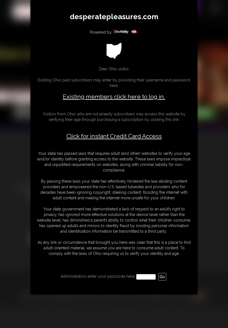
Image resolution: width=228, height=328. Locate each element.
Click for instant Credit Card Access (114, 136)
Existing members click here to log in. (114, 96)
